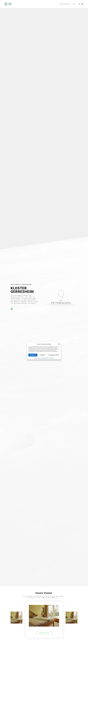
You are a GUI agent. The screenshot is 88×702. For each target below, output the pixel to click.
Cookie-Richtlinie (37, 357)
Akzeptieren (33, 355)
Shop (74, 4)
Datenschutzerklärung (45, 357)
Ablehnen (42, 355)
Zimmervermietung (65, 4)
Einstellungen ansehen (53, 355)
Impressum (52, 357)
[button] (59, 344)
